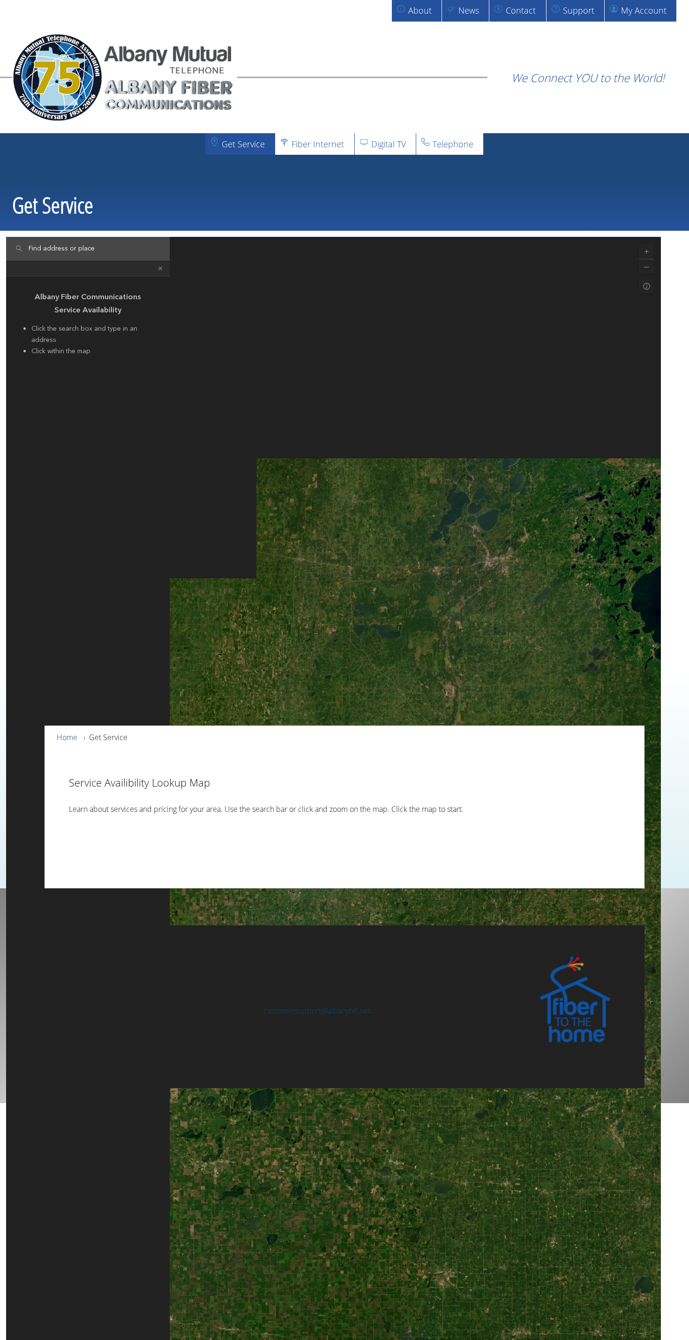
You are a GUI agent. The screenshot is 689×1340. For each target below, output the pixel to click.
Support (578, 10)
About (420, 10)
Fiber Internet (318, 144)
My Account (644, 10)
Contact (521, 10)
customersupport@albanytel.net (316, 1011)
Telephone (453, 144)
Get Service (243, 144)
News (468, 10)
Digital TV (388, 144)
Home (67, 737)
